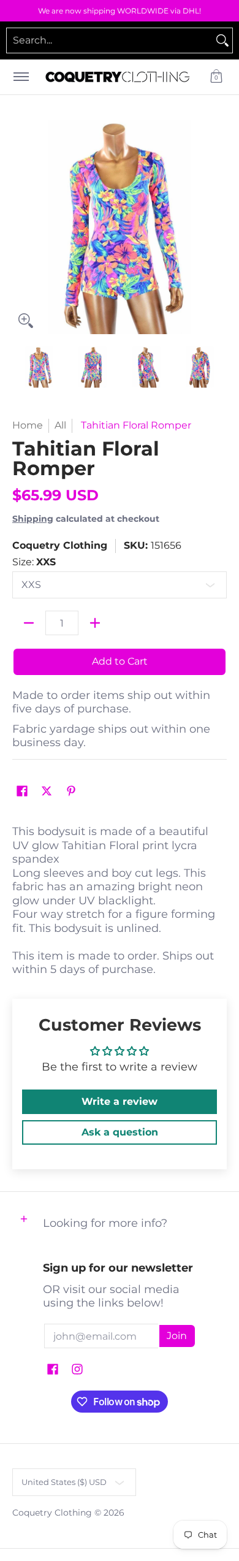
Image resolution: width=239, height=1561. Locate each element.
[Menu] (20, 76)
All (60, 425)
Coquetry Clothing (59, 545)
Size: (34, 562)
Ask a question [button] (120, 1132)
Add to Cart (120, 661)
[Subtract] (28, 623)
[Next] (218, 226)
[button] (216, 76)
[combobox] (110, 40)
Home (27, 425)
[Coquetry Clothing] (117, 77)
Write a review (119, 1101)
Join (177, 1336)
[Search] (222, 40)
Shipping (32, 518)
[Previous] (20, 226)
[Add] (95, 623)
